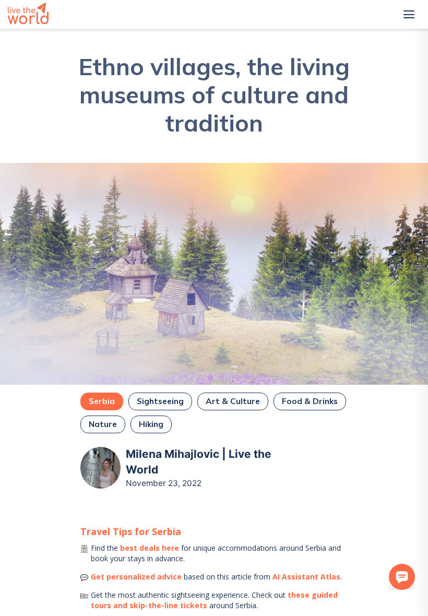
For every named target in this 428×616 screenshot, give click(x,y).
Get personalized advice (136, 577)
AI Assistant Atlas (306, 577)
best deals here (149, 548)
